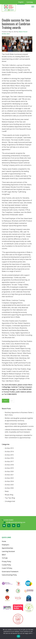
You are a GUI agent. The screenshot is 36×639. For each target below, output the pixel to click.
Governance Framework (10, 572)
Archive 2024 (6, 34)
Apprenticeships (7, 548)
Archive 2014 (9, 451)
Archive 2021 (9, 475)
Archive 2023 (9, 478)
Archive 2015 (9, 455)
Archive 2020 (9, 471)
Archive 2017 (9, 461)
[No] (34, 633)
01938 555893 (8, 520)
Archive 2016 (9, 458)
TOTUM (4, 558)
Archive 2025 (9, 485)
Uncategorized (10, 501)
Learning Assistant (8, 551)
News (7, 491)
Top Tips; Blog (10, 498)
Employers (5, 545)
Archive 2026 (9, 488)
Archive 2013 (9, 448)
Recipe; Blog (9, 495)
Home (4, 541)
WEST (4, 555)
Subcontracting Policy (9, 575)
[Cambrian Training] (9, 8)
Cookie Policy (6, 565)
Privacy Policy (6, 561)
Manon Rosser (23, 32)
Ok (18, 636)
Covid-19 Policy (7, 568)
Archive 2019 (9, 468)
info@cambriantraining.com (15, 522)
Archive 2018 (9, 465)
